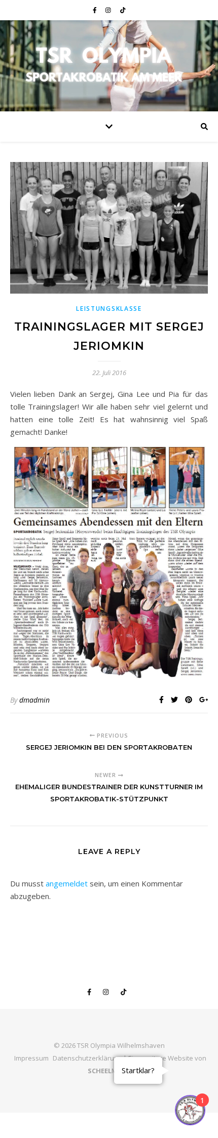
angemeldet (67, 883)
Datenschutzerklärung (87, 1058)
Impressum (31, 1058)
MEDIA (109, 1070)
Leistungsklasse (109, 308)
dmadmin (34, 700)
